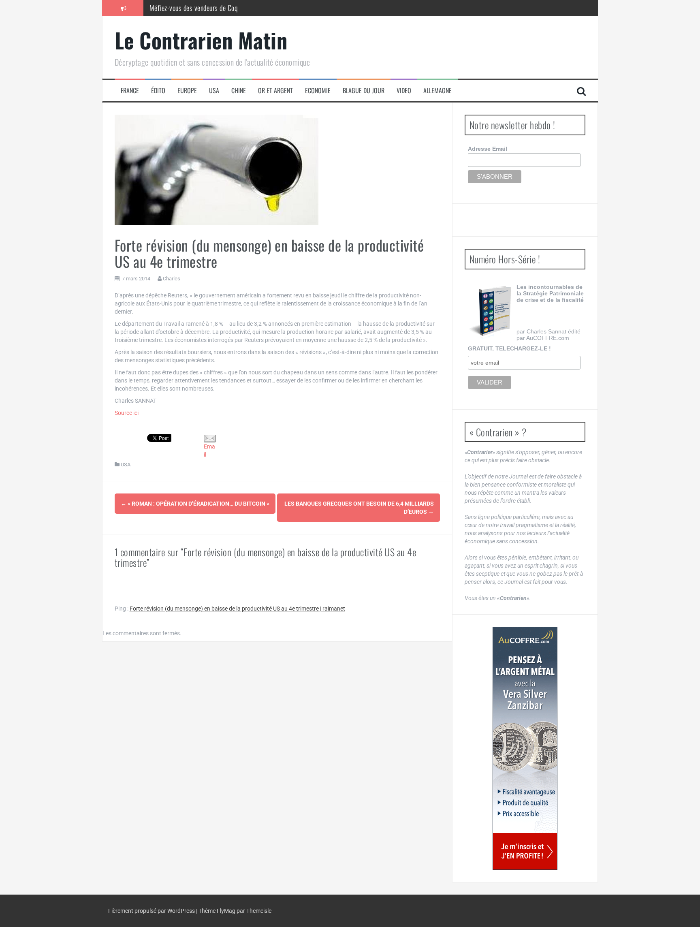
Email (209, 450)
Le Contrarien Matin (201, 40)
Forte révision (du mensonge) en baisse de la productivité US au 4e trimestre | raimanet (237, 608)
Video (404, 90)
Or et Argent (275, 90)
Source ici (127, 413)
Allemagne (437, 90)
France (130, 90)
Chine (238, 90)
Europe (187, 90)
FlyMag (226, 911)
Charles (171, 279)
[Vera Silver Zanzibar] (525, 748)
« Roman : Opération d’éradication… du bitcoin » (195, 503)
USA (214, 90)
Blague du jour (363, 90)
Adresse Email (487, 148)
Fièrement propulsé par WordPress (152, 911)
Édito (158, 90)
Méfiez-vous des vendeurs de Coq (193, 7)
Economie (318, 90)
